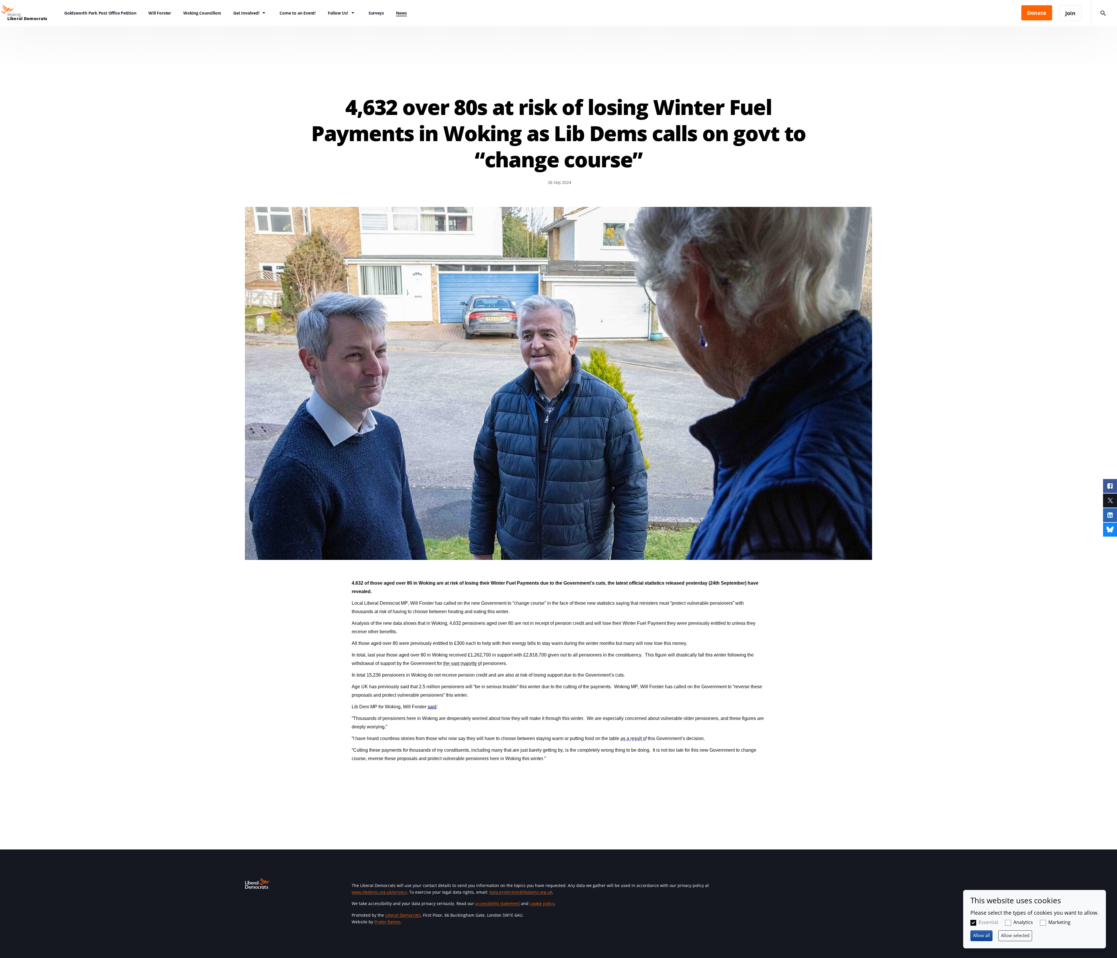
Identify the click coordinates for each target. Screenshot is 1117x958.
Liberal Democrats (403, 915)
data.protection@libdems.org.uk (520, 892)
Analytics (1023, 922)
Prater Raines (387, 922)
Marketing (1059, 922)
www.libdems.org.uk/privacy (379, 892)
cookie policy (542, 903)
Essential (988, 922)
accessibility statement (497, 903)
